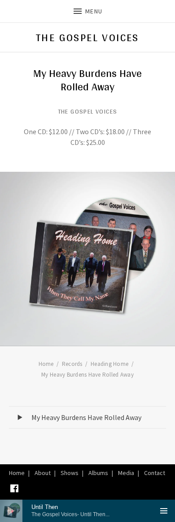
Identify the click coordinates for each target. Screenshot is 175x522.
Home (17, 473)
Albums (98, 473)
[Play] (11, 511)
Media (126, 473)
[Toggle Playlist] (164, 511)
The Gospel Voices (87, 37)
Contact (154, 473)
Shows (70, 473)
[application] (87, 511)
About (43, 473)
